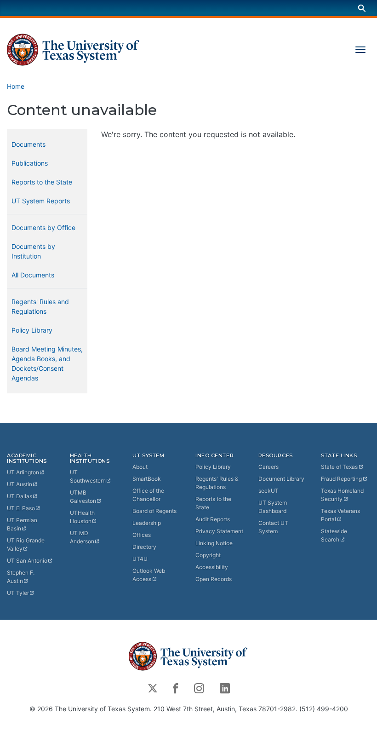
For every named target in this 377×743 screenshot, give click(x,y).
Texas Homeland (342, 494)
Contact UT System (273, 527)
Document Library (281, 478)
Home (15, 86)
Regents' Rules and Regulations (40, 306)
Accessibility (211, 567)
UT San (27, 560)
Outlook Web (148, 574)
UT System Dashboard (272, 506)
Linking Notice (214, 543)
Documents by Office (43, 227)
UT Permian (22, 524)
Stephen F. (20, 576)
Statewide (334, 535)
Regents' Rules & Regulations (217, 482)
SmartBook (146, 478)
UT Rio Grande (26, 544)
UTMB (83, 496)
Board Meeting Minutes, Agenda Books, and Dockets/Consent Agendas (47, 363)
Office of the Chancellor (148, 494)
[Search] (362, 8)
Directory (144, 546)
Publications (29, 163)
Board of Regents (154, 510)
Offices (141, 534)
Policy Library (31, 330)
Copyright (208, 555)
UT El (21, 508)
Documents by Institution (33, 251)
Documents (28, 144)
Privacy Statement (219, 531)
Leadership (146, 522)
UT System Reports (40, 201)
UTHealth (82, 516)
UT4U (140, 558)
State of (339, 466)
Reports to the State (41, 182)
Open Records (213, 579)
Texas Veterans (340, 515)
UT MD (82, 537)
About (140, 466)
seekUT (268, 490)
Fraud (341, 478)
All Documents (32, 275)
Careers (268, 466)
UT (23, 472)
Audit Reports (212, 519)
